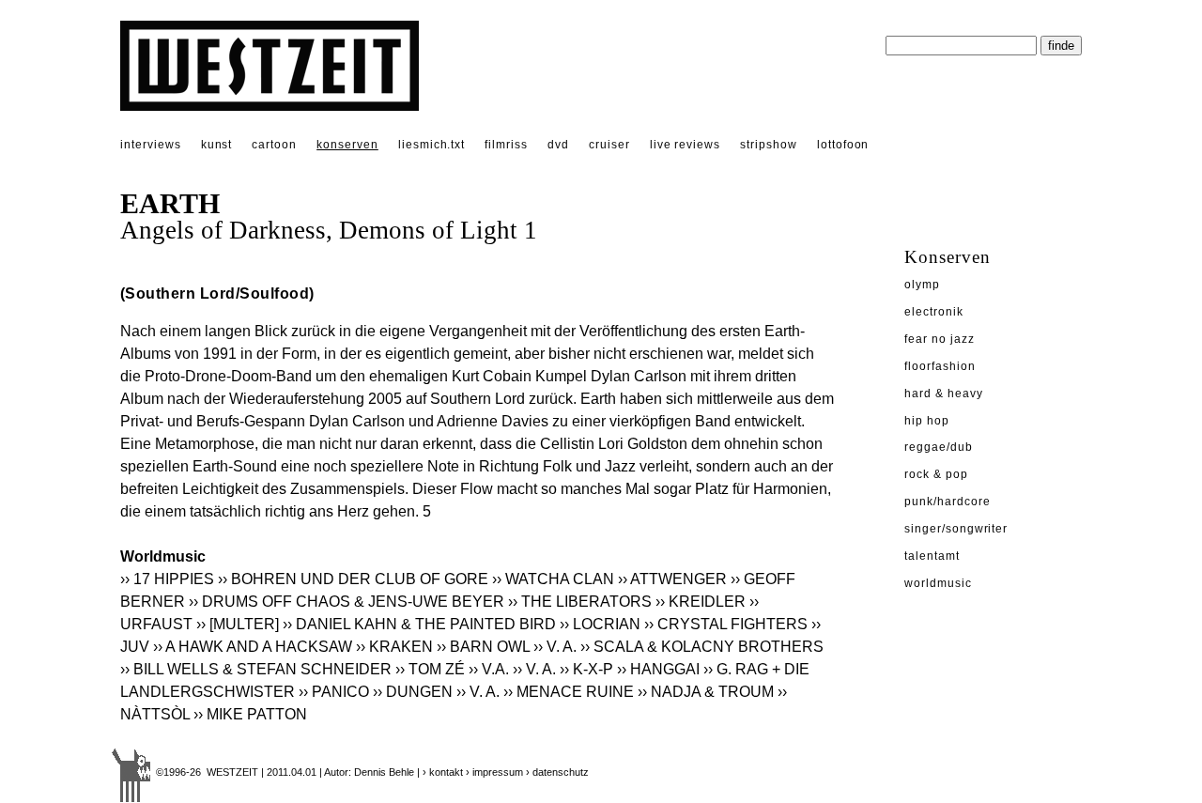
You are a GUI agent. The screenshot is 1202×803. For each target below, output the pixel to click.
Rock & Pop (936, 474)
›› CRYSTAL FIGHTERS (726, 624)
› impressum (494, 772)
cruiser (609, 144)
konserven (347, 144)
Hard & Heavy (943, 393)
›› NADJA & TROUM (706, 692)
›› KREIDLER (700, 602)
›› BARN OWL (483, 647)
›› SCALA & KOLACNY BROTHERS (702, 647)
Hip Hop (926, 420)
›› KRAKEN (394, 647)
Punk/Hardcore (947, 501)
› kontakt (443, 772)
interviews (150, 144)
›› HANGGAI (658, 669)
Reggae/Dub (938, 447)
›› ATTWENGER (672, 579)
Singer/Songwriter (956, 528)
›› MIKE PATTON (250, 714)
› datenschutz (557, 772)
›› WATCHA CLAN (553, 579)
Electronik (933, 311)
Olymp (922, 284)
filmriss (506, 144)
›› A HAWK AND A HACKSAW (252, 647)
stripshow (768, 144)
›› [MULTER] (237, 624)
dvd (558, 144)
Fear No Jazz (939, 339)
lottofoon (843, 144)
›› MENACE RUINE (568, 692)
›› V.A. (489, 669)
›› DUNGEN (413, 692)
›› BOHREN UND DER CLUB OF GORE (353, 579)
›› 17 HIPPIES (167, 579)
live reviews (685, 144)
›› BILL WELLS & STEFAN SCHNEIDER (256, 669)
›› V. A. (555, 647)
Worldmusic (938, 583)
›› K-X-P (586, 669)
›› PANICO (334, 692)
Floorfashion (940, 366)
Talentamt (932, 556)
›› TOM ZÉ (430, 669)
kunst (217, 144)
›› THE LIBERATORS (580, 602)
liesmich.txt (432, 144)
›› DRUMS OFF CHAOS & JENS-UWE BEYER (346, 602)
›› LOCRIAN (600, 624)
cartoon (274, 144)
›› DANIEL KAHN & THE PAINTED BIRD (419, 624)
